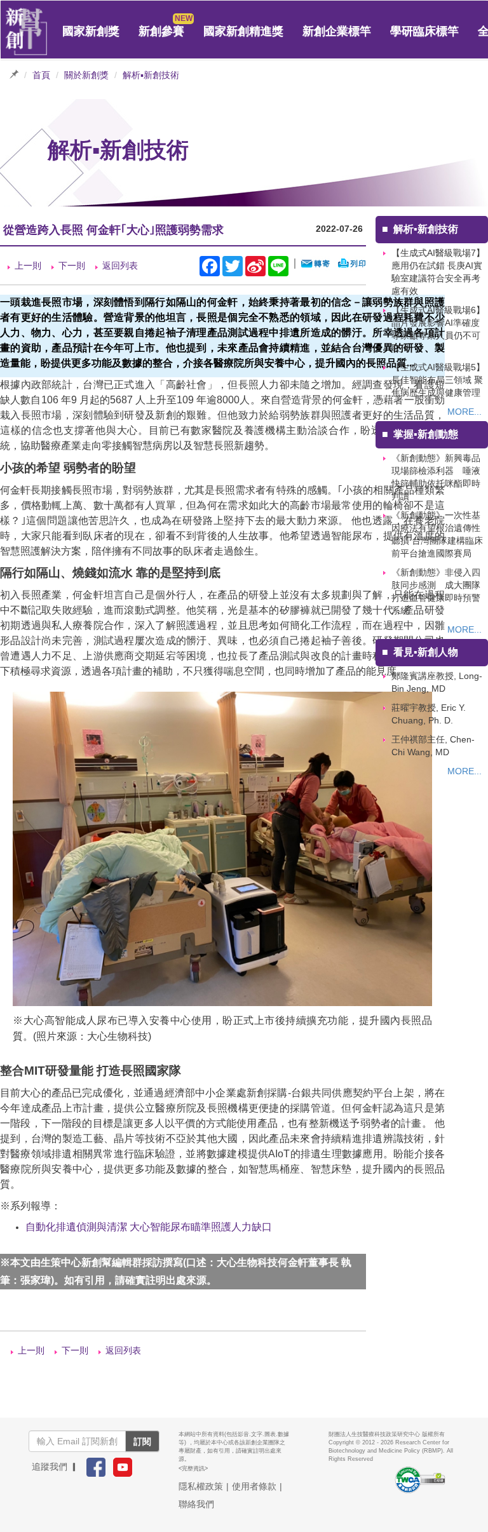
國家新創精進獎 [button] (243, 31)
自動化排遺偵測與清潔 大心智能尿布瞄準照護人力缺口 (148, 1226)
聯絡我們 (196, 1504)
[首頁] (27, 31)
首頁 (41, 75)
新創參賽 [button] (161, 31)
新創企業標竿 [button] (336, 31)
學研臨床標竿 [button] (424, 31)
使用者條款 (254, 1486)
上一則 (28, 265)
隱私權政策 (201, 1486)
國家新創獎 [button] (90, 31)
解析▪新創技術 (151, 75)
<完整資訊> (193, 1468)
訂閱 (142, 1441)
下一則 (71, 265)
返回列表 (120, 265)
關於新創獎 (86, 75)
